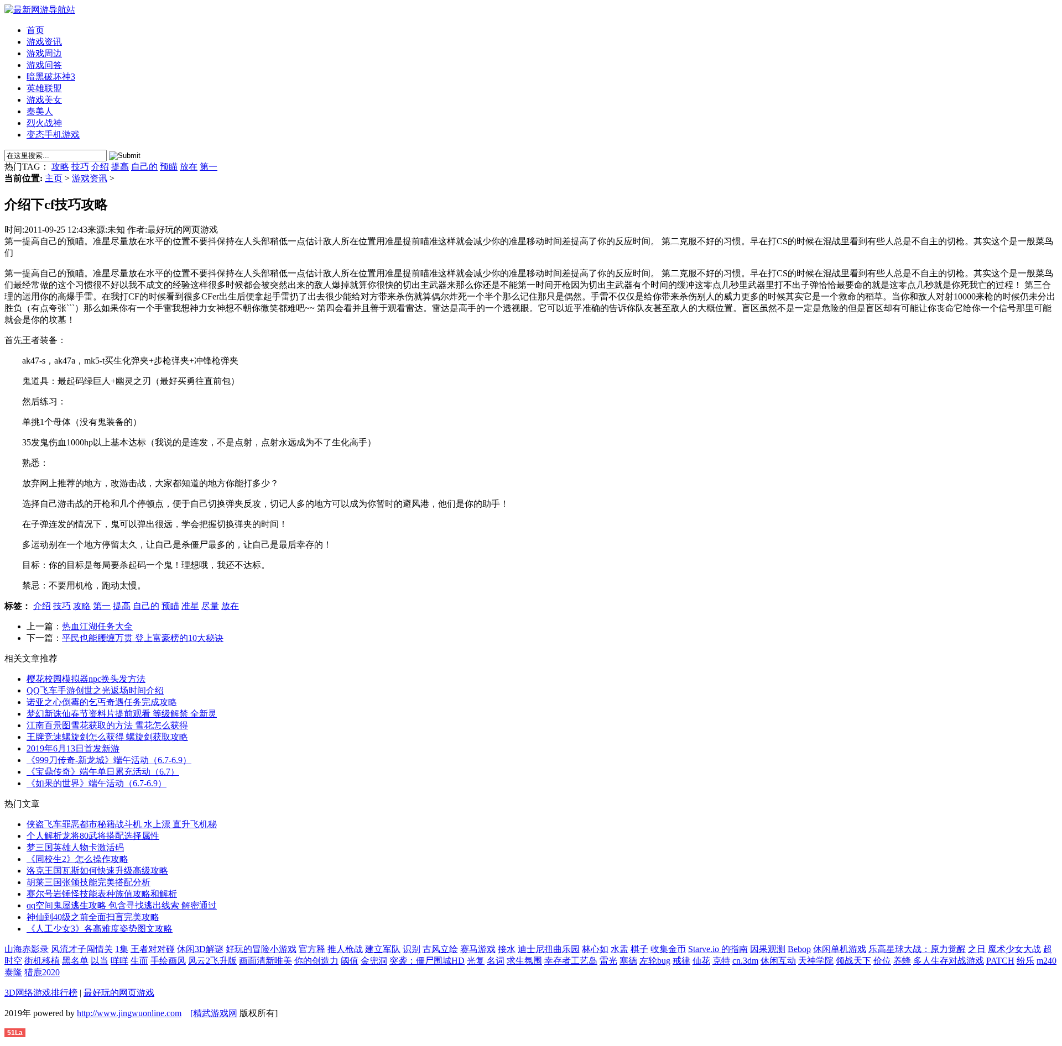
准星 (190, 606)
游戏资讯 (44, 41)
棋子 (639, 949)
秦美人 (40, 111)
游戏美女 (44, 99)
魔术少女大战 (1014, 949)
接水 (507, 949)
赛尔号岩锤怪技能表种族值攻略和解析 (102, 893)
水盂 (619, 949)
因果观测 (767, 949)
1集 (121, 949)
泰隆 (13, 972)
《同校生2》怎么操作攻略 (77, 859)
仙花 (701, 960)
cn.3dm (745, 960)
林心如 (595, 949)
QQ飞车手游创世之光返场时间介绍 (95, 690)
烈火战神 (44, 123)
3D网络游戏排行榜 (40, 992)
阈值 (349, 960)
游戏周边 (44, 53)
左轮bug (654, 960)
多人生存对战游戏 (948, 960)
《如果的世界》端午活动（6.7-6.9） (96, 783)
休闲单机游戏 (839, 949)
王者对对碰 (153, 949)
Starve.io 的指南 (718, 949)
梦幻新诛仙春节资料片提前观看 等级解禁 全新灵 (122, 713)
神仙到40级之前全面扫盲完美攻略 (93, 917)
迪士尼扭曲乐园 (549, 949)
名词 (495, 960)
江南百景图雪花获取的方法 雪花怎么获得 (107, 725)
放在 (188, 166)
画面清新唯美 (265, 960)
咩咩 (119, 960)
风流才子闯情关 (82, 949)
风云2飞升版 (212, 960)
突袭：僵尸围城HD (427, 960)
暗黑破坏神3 (51, 76)
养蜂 (902, 960)
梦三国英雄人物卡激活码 (75, 847)
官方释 (312, 949)
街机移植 (42, 960)
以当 (99, 960)
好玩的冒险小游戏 (261, 949)
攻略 (60, 166)
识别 (411, 949)
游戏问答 (44, 65)
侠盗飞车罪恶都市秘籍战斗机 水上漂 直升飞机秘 (122, 824)
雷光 (608, 960)
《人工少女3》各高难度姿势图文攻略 (100, 928)
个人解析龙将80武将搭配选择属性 (93, 835)
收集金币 (668, 949)
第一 (208, 166)
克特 (721, 960)
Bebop (799, 949)
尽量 (210, 606)
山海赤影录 (26, 949)
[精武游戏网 (213, 1013)
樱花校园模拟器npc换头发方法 (86, 679)
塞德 (628, 960)
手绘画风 (168, 960)
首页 (35, 30)
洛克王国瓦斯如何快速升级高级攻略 (97, 870)
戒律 (681, 960)
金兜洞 (374, 960)
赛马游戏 (478, 949)
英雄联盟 (44, 88)
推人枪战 (345, 949)
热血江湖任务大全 (97, 626)
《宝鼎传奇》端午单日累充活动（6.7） (103, 771)
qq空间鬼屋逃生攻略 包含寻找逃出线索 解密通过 (122, 905)
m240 (1046, 960)
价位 (882, 960)
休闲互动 (778, 960)
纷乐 (1025, 960)
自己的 (144, 166)
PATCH (1000, 960)
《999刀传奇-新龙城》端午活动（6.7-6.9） (109, 760)
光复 (476, 960)
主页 (54, 178)
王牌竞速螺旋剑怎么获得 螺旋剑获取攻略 (107, 737)
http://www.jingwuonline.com (129, 1013)
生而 (139, 960)
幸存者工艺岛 (570, 960)
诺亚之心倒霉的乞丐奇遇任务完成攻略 (102, 702)
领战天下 (853, 960)
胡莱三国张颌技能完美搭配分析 (88, 882)
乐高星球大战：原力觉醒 (917, 949)
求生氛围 (524, 960)
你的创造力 (316, 960)
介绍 (100, 166)
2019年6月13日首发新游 (73, 748)
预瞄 (169, 166)
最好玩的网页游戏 (119, 992)
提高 (120, 166)
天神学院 (816, 960)
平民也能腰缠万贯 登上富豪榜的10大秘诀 (142, 638)
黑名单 (75, 960)
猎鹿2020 (42, 972)
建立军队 (382, 949)
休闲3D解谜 (200, 949)
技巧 (80, 166)
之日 (977, 949)
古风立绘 (440, 949)
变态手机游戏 (53, 134)
